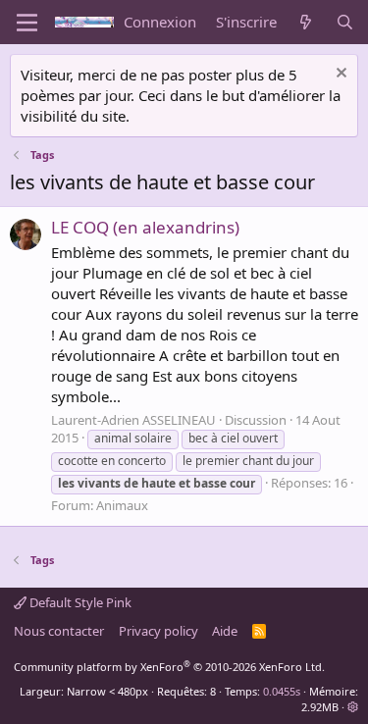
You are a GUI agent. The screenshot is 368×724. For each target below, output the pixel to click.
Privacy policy (158, 631)
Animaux (122, 505)
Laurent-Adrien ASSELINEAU (133, 420)
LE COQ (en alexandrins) (145, 227)
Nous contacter (59, 631)
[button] (352, 706)
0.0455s (281, 691)
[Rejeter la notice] (339, 75)
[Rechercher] (345, 22)
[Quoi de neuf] (306, 22)
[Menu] (27, 22)
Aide (224, 631)
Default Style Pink (78, 602)
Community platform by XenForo (169, 666)
